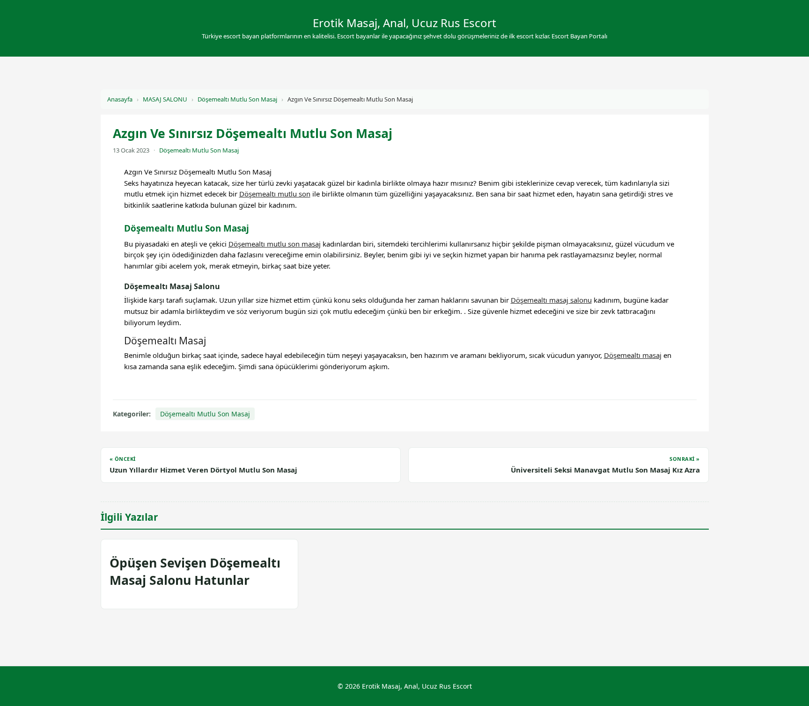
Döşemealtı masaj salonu (551, 300)
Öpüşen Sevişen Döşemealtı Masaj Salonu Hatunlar (195, 571)
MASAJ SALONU (165, 99)
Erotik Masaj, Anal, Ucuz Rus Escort (404, 22)
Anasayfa (119, 99)
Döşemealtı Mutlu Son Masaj (237, 99)
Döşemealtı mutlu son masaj (274, 243)
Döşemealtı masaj (633, 355)
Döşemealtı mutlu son (274, 193)
